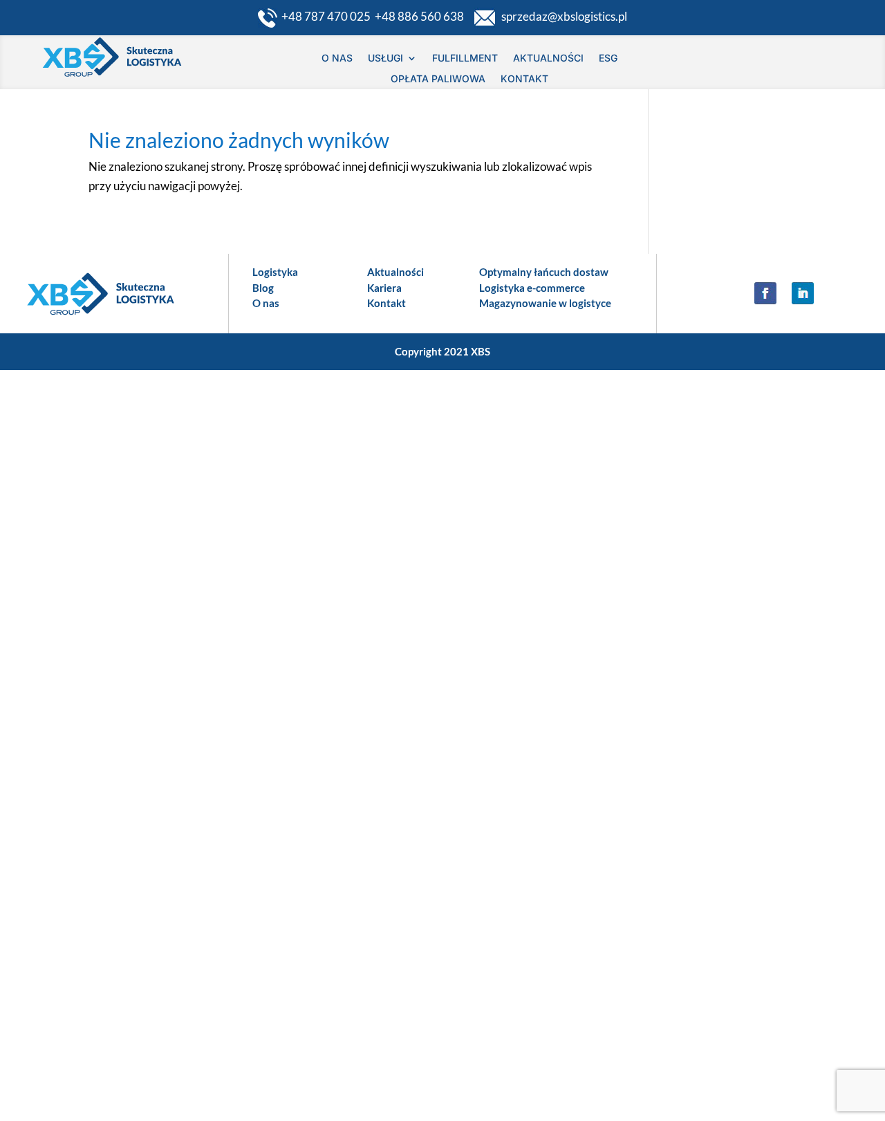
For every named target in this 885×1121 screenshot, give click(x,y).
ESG (608, 58)
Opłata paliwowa (438, 79)
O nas (337, 58)
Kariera (384, 287)
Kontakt (524, 79)
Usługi (385, 58)
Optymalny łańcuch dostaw (543, 272)
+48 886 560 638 (423, 16)
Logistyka (275, 272)
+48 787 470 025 (328, 16)
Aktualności (548, 58)
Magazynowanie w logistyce (545, 303)
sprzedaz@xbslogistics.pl (561, 16)
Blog (263, 287)
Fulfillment (465, 58)
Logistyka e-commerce (532, 287)
